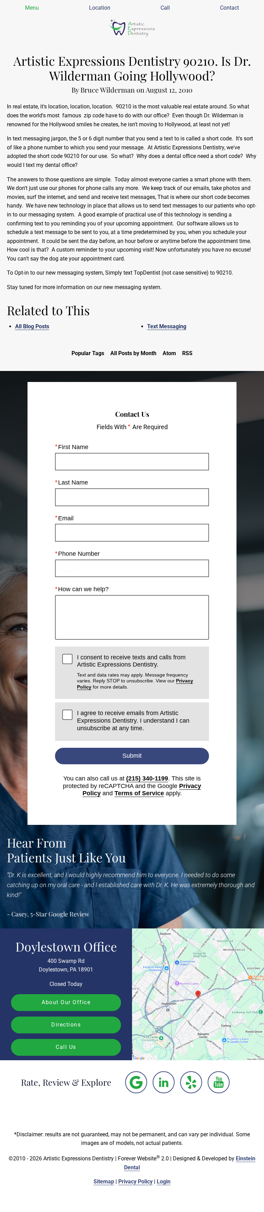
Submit (132, 755)
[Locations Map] (198, 994)
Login (163, 1181)
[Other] (136, 1082)
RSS (187, 353)
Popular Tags (88, 353)
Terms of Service (139, 793)
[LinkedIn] (164, 1082)
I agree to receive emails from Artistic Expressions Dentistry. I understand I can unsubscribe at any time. (133, 720)
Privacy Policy (135, 1181)
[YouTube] (219, 1082)
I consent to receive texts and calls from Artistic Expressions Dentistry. (135, 672)
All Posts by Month (133, 353)
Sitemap (104, 1181)
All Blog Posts (32, 326)
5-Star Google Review (59, 914)
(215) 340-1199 (147, 778)
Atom (169, 353)
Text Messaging (166, 326)
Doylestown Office (66, 946)
